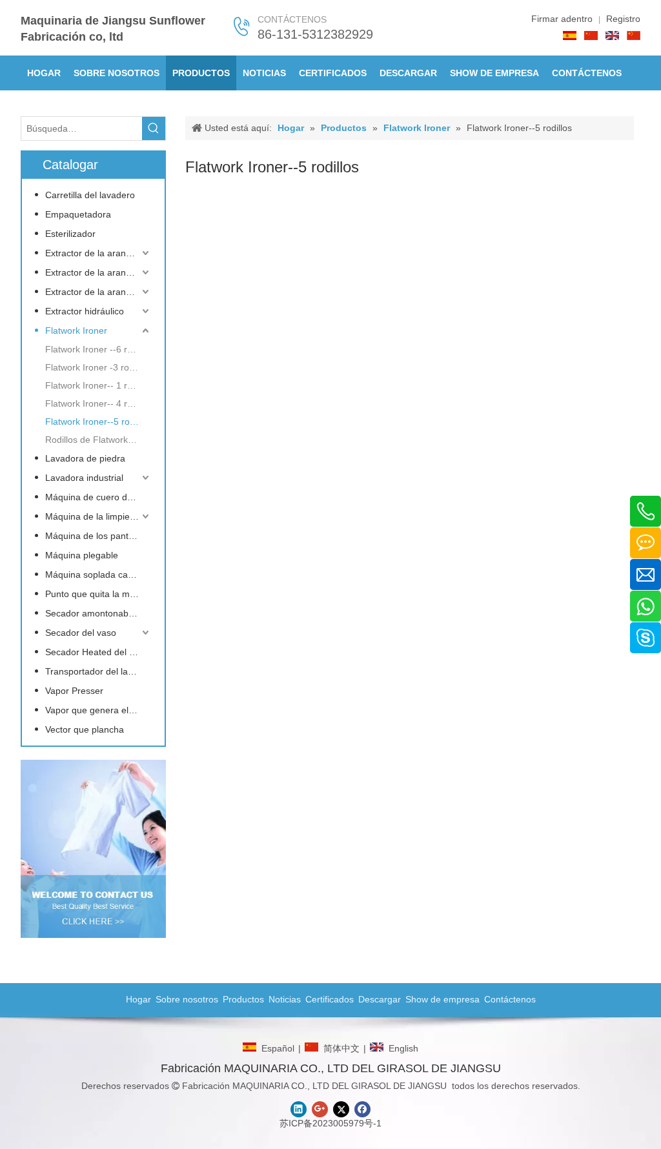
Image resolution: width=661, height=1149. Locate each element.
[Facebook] (362, 1109)
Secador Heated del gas (94, 652)
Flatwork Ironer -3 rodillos (97, 367)
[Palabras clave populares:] (153, 128)
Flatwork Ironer (76, 330)
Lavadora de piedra (85, 458)
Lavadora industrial (84, 478)
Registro (623, 19)
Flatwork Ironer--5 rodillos (97, 421)
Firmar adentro (562, 19)
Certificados (329, 999)
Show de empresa (442, 999)
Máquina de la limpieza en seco (98, 516)
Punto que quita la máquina (98, 594)
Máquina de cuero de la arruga (98, 497)
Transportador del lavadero (98, 671)
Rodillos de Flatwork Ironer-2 (98, 439)
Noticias (285, 999)
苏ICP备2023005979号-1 (330, 1123)
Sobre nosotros (187, 999)
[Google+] (320, 1109)
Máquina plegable (81, 555)
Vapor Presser (74, 691)
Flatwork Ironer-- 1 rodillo (96, 385)
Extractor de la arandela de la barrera (98, 272)
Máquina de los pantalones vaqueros (98, 536)
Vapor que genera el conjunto (98, 710)
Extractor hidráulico (84, 311)
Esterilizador (70, 234)
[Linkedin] (298, 1109)
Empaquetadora (78, 214)
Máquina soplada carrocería (98, 574)
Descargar (379, 999)
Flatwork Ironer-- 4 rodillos (98, 403)
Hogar (138, 999)
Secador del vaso (80, 632)
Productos (243, 999)
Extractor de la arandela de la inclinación (98, 292)
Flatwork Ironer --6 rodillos (98, 349)
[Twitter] (341, 1109)
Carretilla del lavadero (90, 195)
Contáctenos (510, 999)
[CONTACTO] (93, 849)
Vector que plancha (84, 729)
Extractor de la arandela (94, 253)
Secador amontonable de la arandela (98, 613)
